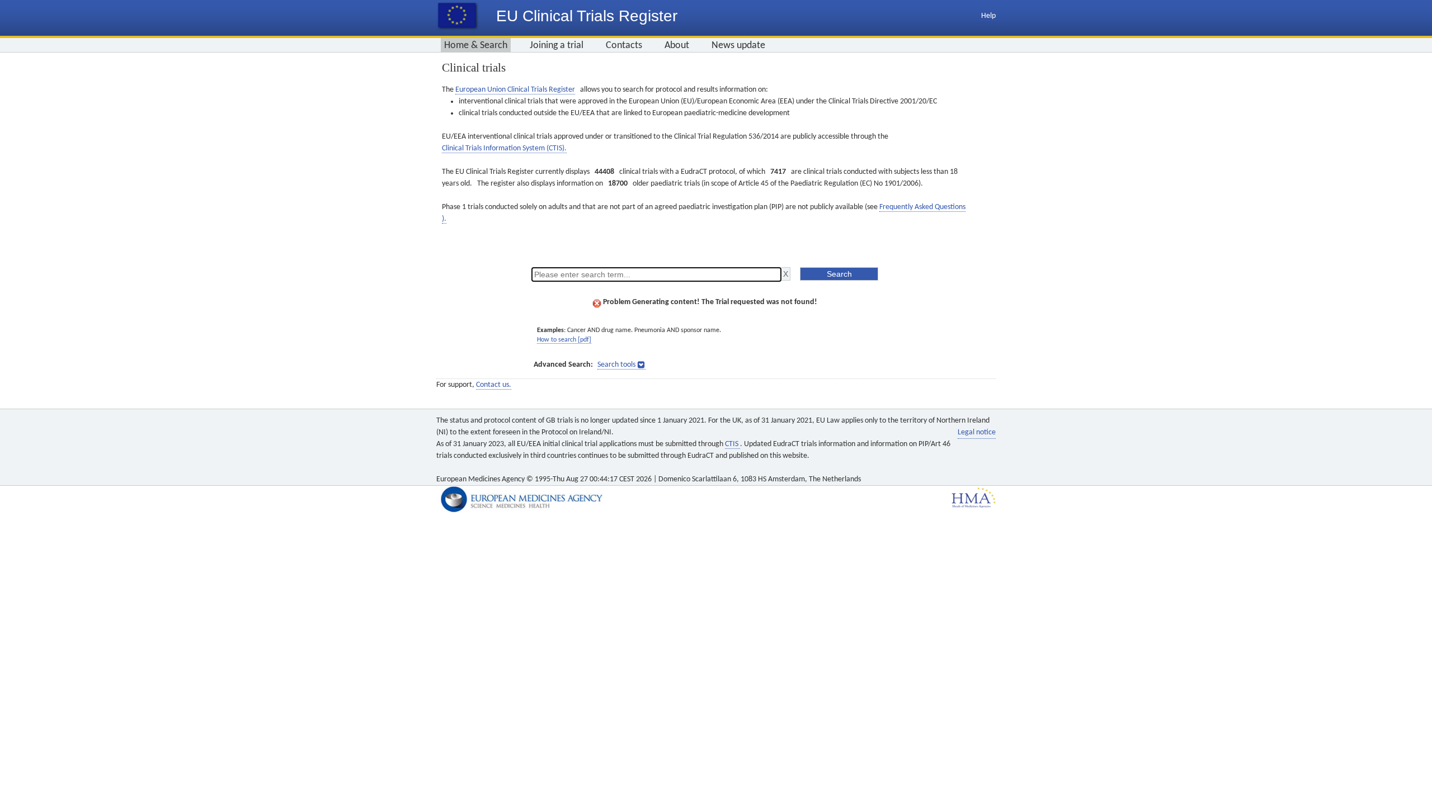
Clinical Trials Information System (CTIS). (504, 148)
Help (988, 16)
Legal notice (977, 432)
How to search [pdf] (564, 340)
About (677, 45)
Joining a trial (556, 45)
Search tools (616, 365)
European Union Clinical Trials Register (515, 90)
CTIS (732, 444)
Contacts (624, 45)
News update (738, 45)
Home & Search (475, 45)
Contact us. (493, 385)
